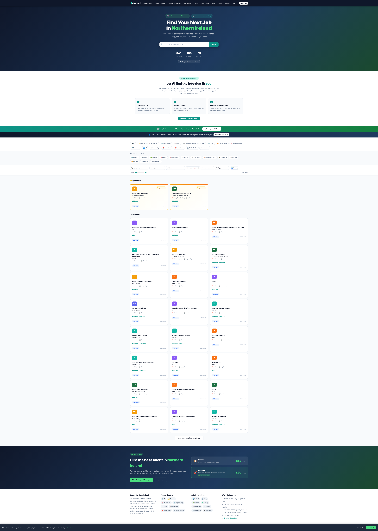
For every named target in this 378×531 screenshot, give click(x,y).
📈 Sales (176, 143)
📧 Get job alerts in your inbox (189, 62)
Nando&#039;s (136, 284)
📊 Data (202, 143)
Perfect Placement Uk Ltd (220, 257)
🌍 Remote (234, 168)
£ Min (132, 172)
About (220, 3)
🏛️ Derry (144, 157)
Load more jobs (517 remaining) (189, 438)
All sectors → (205, 148)
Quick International (138, 195)
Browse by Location (175, 3)
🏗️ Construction (222, 143)
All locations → (155, 161)
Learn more (160, 480)
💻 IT (133, 143)
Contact (227, 3)
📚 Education (167, 148)
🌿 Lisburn (153, 157)
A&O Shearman (216, 229)
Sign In (235, 3)
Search (213, 44)
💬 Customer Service (189, 143)
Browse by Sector (160, 3)
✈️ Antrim (185, 157)
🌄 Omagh (134, 161)
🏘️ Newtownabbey (209, 157)
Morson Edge (136, 419)
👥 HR (145, 148)
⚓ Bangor (144, 161)
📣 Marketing (135, 148)
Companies (187, 3)
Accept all (371, 528)
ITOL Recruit (216, 311)
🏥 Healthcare (153, 143)
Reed (133, 229)
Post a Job (243, 3)
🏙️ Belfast (134, 157)
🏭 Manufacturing (236, 143)
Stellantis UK (136, 311)
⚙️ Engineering (165, 143)
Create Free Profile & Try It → (189, 118)
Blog (213, 3)
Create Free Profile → (221, 135)
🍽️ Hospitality (155, 148)
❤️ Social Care (179, 148)
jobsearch (135, 3)
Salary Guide (205, 3)
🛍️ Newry (163, 157)
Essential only (359, 528)
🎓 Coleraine (223, 157)
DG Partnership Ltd (178, 257)
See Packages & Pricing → (211, 129)
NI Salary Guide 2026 (230, 518)
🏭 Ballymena (174, 157)
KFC (213, 392)
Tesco (134, 258)
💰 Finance (141, 143)
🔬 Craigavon (196, 157)
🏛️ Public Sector (192, 148)
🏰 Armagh (233, 157)
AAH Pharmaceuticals (138, 392)
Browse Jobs (147, 3)
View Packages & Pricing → (141, 480)
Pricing (196, 3)
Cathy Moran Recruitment (180, 195)
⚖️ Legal (210, 143)
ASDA (213, 338)
